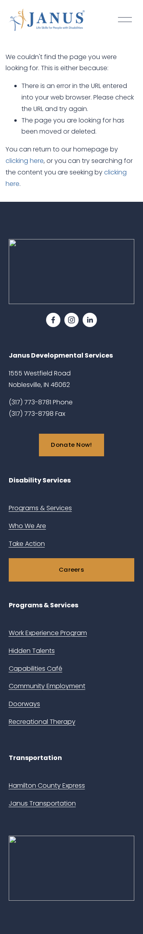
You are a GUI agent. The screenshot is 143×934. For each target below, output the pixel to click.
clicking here (25, 160)
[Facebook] (53, 320)
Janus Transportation (42, 803)
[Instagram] (71, 320)
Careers (71, 569)
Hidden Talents (32, 650)
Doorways (24, 703)
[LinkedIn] (90, 320)
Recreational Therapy (42, 721)
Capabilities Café (35, 668)
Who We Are (27, 525)
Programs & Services (40, 508)
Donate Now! (71, 444)
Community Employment (47, 686)
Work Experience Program (48, 632)
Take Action (27, 543)
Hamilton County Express (47, 785)
